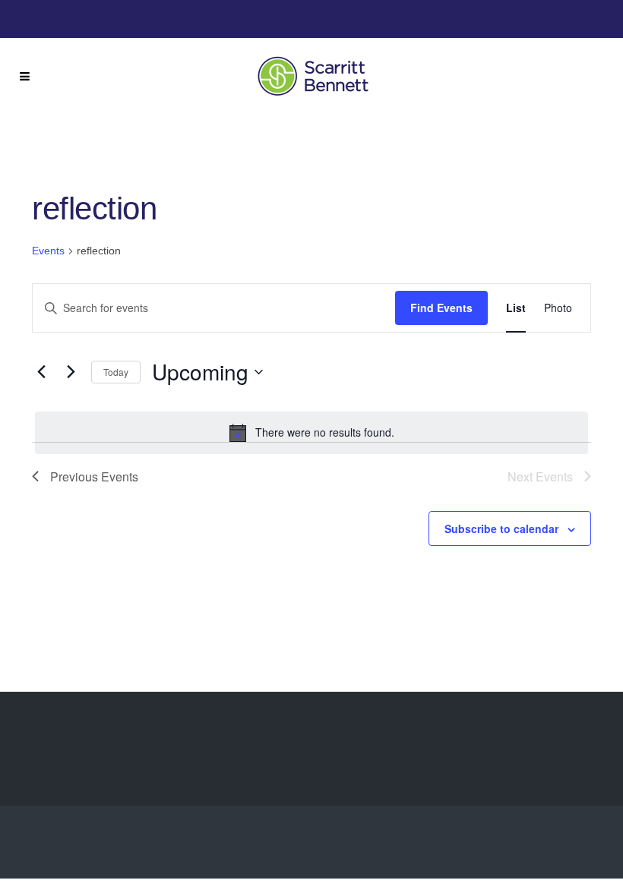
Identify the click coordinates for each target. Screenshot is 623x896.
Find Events (441, 307)
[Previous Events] (41, 372)
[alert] (311, 433)
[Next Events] (71, 372)
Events (48, 251)
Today (115, 371)
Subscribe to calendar (501, 528)
